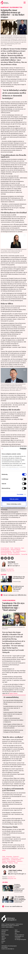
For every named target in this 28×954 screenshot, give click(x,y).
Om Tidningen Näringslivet (20, 939)
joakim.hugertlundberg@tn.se (18, 874)
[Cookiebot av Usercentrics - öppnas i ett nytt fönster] (20, 449)
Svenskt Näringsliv (5, 548)
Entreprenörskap (5, 934)
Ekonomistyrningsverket (6, 552)
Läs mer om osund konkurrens (13, 906)
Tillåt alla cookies (14, 499)
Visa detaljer (20, 494)
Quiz (2, 942)
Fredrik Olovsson (15, 858)
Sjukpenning (17, 548)
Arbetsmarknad (4, 930)
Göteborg (11, 862)
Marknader (5, 862)
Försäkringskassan (5, 549)
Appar (16, 930)
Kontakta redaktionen (19, 934)
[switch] (24, 479)
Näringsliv (3, 931)
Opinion (3, 936)
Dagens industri (13, 693)
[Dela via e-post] (12, 558)
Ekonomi (3, 933)
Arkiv (16, 933)
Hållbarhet (3, 938)
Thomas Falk (24, 554)
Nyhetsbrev (17, 931)
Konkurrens (16, 856)
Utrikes (3, 939)
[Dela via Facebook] (2, 558)
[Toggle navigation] (25, 2)
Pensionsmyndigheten (6, 551)
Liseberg (22, 858)
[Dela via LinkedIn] (8, 558)
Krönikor (3, 941)
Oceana (4, 861)
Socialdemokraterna (16, 859)
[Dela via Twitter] (5, 558)
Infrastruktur (9, 856)
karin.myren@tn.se (15, 565)
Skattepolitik (4, 554)
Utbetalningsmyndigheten (14, 554)
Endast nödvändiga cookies (14, 504)
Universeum (20, 861)
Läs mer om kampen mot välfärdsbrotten (14, 595)
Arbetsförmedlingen (16, 549)
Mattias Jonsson (6, 859)
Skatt (22, 548)
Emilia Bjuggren (6, 858)
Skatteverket (16, 552)
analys (4, 850)
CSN (13, 551)
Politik (12, 548)
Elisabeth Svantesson (21, 551)
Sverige (16, 862)
